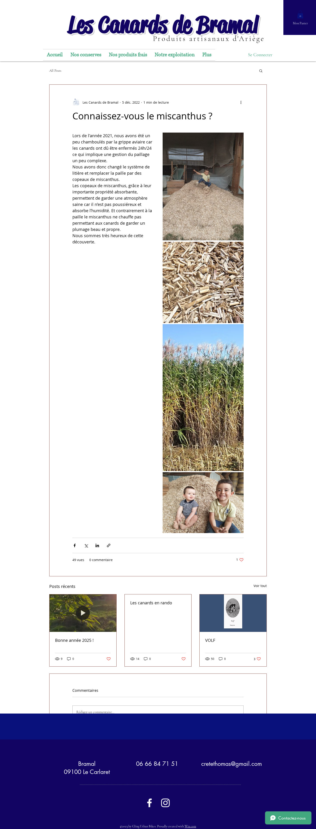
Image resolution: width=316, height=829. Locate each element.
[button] (300, 14)
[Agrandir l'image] (203, 187)
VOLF (210, 640)
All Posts (55, 70)
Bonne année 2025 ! (74, 640)
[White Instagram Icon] (165, 803)
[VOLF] (233, 613)
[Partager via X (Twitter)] (86, 545)
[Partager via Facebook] (74, 545)
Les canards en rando (151, 602)
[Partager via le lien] (108, 545)
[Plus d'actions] (241, 102)
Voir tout (260, 586)
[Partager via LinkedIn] (97, 545)
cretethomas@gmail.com (231, 763)
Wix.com (190, 826)
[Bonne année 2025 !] (83, 613)
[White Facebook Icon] (149, 803)
